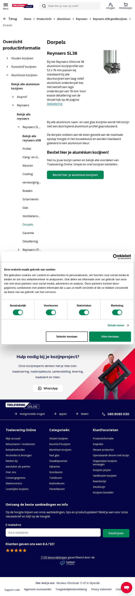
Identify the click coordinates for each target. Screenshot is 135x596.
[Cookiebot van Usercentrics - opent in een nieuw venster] (115, 256)
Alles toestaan (110, 336)
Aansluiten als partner (18, 466)
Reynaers (81, 19)
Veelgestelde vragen (32, 414)
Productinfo (44, 19)
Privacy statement (101, 589)
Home (27, 19)
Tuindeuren (55, 477)
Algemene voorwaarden (37, 589)
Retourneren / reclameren (20, 444)
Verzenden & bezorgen (19, 455)
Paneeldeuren (57, 489)
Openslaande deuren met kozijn (111, 455)
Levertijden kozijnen (17, 489)
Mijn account (13, 438)
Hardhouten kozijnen (105, 475)
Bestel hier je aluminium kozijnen (75, 175)
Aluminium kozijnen (60, 449)
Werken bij (12, 461)
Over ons (11, 472)
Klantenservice (14, 483)
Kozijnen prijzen (102, 470)
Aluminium (63, 19)
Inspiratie (98, 444)
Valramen (54, 466)
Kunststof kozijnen (59, 444)
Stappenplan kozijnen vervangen (105, 462)
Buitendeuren (57, 483)
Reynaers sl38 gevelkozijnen (110, 19)
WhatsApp (51, 388)
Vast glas (54, 455)
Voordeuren (56, 472)
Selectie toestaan (67, 336)
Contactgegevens (15, 477)
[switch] (51, 312)
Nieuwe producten (103, 449)
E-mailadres (13, 525)
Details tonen (116, 325)
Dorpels (7, 25)
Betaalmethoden (15, 449)
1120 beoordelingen (54, 557)
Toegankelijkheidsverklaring (71, 589)
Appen (63, 414)
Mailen (85, 414)
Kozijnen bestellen (103, 492)
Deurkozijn (99, 486)
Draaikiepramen (58, 461)
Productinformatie (103, 438)
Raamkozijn (99, 481)
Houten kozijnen (58, 438)
